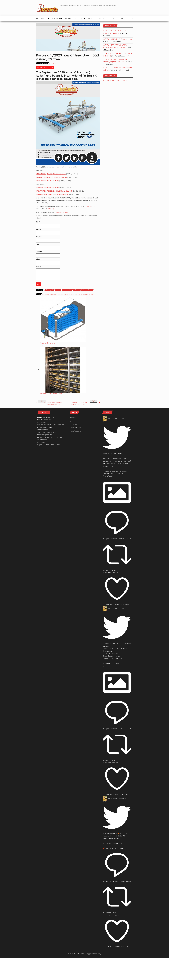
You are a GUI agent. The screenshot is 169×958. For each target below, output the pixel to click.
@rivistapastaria (120, 418)
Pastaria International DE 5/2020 (84, 294)
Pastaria (53, 63)
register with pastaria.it (62, 212)
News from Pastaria (87, 290)
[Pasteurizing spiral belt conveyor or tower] (63, 369)
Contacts (110, 18)
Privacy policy (89, 954)
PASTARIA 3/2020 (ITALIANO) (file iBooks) (47, 187)
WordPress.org (75, 431)
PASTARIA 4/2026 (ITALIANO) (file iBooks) (117, 39)
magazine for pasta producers (66, 294)
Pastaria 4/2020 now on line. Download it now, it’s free (54, 403)
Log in (72, 421)
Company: (38, 237)
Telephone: (39, 252)
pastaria (111, 418)
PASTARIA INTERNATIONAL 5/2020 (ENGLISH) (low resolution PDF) (54, 191)
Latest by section (67, 290)
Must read (77, 290)
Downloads (92, 18)
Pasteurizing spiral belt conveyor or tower (51, 394)
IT (117, 18)
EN (122, 18)
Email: (38, 244)
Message (38, 266)
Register (102, 18)
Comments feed (75, 428)
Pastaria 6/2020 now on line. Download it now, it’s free (79, 403)
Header (58, 290)
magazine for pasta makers (49, 294)
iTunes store (87, 206)
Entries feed (74, 424)
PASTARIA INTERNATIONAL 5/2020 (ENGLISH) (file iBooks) (52, 194)
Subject (38, 259)
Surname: (38, 229)
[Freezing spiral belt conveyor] (63, 319)
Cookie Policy (97, 954)
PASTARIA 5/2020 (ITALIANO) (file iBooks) (47, 181)
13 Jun (105, 612)
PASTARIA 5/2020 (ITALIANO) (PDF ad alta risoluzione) (51, 174)
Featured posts (49, 290)
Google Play (51, 209)
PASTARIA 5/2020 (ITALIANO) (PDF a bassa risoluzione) (51, 177)
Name (38, 222)
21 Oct (105, 802)
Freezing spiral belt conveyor (47, 343)
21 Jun (105, 422)
